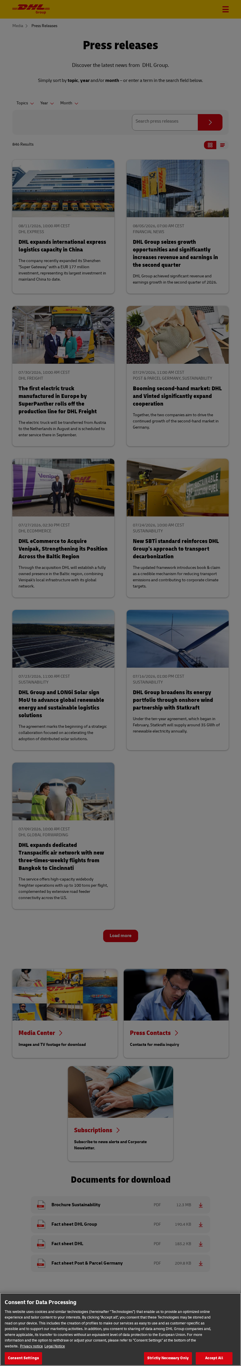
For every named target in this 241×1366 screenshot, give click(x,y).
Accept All (214, 1358)
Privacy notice (31, 1346)
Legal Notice (54, 1346)
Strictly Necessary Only (168, 1358)
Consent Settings (23, 1358)
